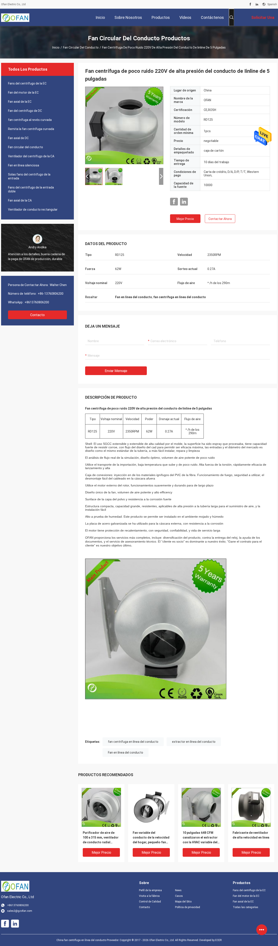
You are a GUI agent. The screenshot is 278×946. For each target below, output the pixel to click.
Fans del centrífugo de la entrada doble (31, 189)
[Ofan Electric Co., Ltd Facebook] (250, 4)
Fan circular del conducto (81, 47)
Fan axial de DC (18, 138)
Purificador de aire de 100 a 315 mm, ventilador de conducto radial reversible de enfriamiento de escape (101, 838)
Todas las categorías (245, 907)
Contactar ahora (220, 219)
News (178, 890)
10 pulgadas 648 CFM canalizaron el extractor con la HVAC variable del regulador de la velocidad (201, 838)
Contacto (37, 315)
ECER (218, 940)
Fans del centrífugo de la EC (27, 83)
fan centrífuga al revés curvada (30, 120)
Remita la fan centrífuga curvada (31, 129)
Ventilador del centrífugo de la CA (31, 156)
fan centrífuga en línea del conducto (133, 741)
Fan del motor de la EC (23, 92)
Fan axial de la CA (20, 200)
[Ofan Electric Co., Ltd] (15, 17)
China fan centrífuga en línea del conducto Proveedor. (88, 940)
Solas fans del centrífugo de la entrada (29, 176)
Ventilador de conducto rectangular (33, 209)
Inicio (56, 47)
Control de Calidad (150, 901)
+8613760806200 (37, 302)
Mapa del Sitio (183, 901)
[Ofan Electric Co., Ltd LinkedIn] (257, 4)
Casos (179, 895)
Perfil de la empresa (150, 890)
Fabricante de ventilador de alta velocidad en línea (251, 835)
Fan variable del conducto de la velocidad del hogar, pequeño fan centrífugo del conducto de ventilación (151, 838)
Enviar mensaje (116, 371)
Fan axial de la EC (19, 101)
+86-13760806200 (50, 293)
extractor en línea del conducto (193, 741)
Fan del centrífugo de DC (25, 110)
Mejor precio (185, 219)
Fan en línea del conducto (125, 752)
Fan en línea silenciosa (23, 165)
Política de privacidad (187, 907)
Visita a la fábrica (149, 895)
